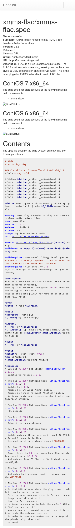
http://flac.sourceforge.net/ (24, 60)
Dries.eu (9, 5)
